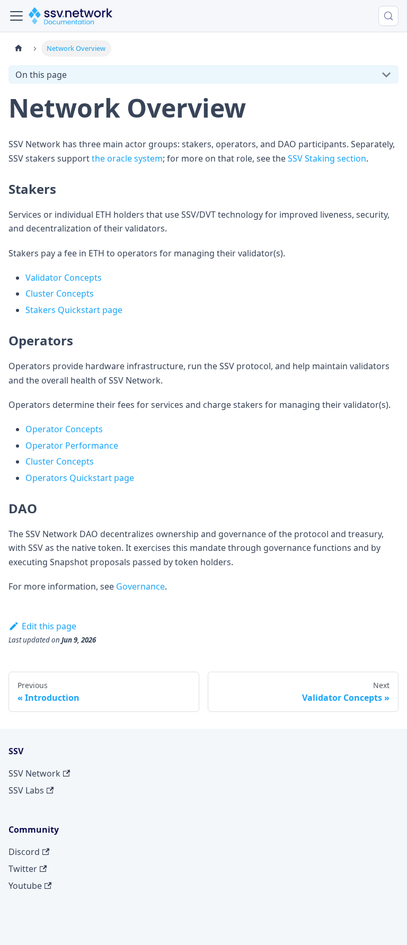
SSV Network (34, 773)
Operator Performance (71, 445)
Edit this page (49, 626)
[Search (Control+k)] (388, 16)
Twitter (22, 869)
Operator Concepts (64, 429)
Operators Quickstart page (79, 478)
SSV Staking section (327, 158)
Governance (140, 586)
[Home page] (18, 48)
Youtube (25, 885)
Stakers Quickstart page (73, 310)
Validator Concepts (63, 277)
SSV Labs (26, 790)
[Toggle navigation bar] (16, 16)
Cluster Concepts (59, 293)
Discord (24, 852)
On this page (41, 75)
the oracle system (127, 158)
